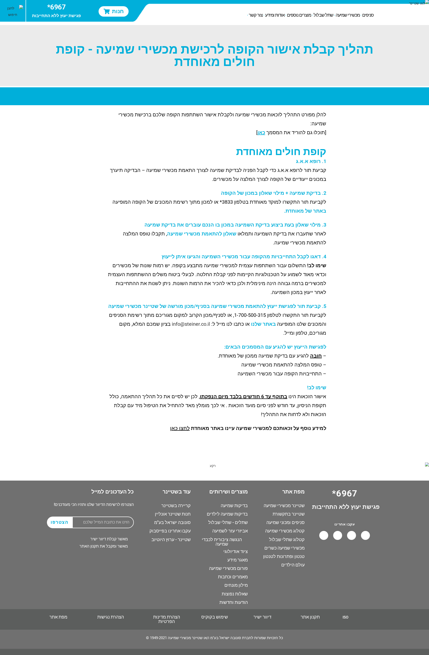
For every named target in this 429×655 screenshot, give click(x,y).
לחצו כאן (180, 428)
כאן (261, 132)
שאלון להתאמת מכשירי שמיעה (201, 234)
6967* (56, 7)
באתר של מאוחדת (306, 211)
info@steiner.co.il (191, 324)
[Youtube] (351, 535)
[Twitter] (323, 535)
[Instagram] (337, 535)
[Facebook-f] (365, 535)
